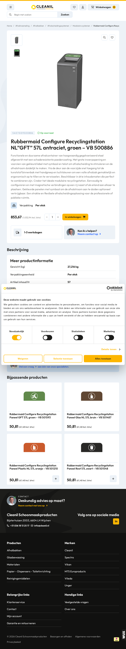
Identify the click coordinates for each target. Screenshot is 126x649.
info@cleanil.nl (41, 525)
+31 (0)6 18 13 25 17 (19, 525)
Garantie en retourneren (21, 623)
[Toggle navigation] (10, 7)
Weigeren (23, 358)
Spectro (69, 557)
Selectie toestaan (63, 358)
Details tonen (108, 349)
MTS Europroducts (75, 571)
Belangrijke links (18, 595)
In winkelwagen (73, 217)
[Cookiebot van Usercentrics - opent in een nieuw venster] (108, 288)
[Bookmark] (112, 37)
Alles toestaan (103, 358)
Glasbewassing (15, 557)
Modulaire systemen (81, 26)
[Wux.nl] (123, 634)
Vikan (68, 564)
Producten (14, 543)
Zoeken (65, 14)
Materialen (13, 564)
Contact (11, 609)
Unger (68, 585)
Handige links (74, 595)
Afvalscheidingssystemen (58, 26)
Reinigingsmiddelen (18, 578)
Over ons (70, 609)
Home (9, 26)
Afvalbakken (38, 26)
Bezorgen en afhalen (61, 636)
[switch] (47, 337)
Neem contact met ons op (31, 505)
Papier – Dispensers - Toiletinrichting (28, 571)
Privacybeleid (14, 641)
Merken (70, 543)
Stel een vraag (26, 366)
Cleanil (69, 550)
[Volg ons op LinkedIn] (116, 521)
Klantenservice (16, 602)
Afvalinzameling (22, 26)
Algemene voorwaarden (87, 636)
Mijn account (14, 616)
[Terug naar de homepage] (42, 7)
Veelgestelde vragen (77, 602)
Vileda (68, 578)
